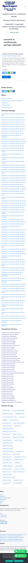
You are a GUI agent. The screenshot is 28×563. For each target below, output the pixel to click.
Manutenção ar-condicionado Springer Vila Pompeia (13, 180)
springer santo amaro (7, 462)
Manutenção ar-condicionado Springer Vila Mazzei (13, 232)
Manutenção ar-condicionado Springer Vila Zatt (12, 131)
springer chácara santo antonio (9, 431)
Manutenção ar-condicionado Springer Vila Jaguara (13, 261)
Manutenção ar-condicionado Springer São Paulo (12, 117)
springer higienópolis (7, 440)
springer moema (6, 454)
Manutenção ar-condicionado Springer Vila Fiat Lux (13, 300)
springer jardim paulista (7, 448)
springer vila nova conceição (8, 477)
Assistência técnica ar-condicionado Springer (11, 100)
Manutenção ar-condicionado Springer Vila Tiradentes (13, 141)
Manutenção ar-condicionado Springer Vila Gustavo (13, 278)
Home (1, 494)
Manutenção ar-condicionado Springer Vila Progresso (13, 175)
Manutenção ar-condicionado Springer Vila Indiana (13, 270)
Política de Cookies (19, 561)
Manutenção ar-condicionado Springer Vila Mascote (13, 234)
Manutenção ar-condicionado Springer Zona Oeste (13, 126)
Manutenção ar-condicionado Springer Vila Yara (12, 133)
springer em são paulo (19, 437)
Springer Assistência (17, 55)
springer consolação (17, 434)
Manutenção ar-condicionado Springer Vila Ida (12, 272)
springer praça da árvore (19, 456)
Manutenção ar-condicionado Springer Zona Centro (13, 119)
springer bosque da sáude (19, 423)
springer (5, 420)
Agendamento (3, 499)
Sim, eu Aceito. (9, 561)
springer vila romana (18, 480)
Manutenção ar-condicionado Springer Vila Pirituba (13, 186)
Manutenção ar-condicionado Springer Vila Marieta (13, 241)
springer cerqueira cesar (7, 428)
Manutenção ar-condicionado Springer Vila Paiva (12, 207)
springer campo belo (7, 425)
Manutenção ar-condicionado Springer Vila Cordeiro (13, 318)
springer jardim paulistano (8, 451)
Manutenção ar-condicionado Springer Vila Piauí (12, 191)
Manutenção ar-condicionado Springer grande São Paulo (13, 534)
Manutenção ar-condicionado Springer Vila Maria (12, 251)
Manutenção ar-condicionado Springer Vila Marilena (13, 238)
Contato (2, 501)
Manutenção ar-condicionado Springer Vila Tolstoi (13, 139)
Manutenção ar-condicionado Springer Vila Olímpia (13, 209)
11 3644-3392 (3, 516)
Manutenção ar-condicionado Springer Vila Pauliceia (13, 203)
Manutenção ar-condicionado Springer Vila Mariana (13, 243)
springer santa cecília (18, 459)
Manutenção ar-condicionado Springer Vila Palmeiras (13, 205)
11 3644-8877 (3, 515)
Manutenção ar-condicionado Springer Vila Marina (13, 236)
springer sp (17, 462)
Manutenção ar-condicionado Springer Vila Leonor (13, 259)
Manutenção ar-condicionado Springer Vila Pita (12, 184)
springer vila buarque (7, 468)
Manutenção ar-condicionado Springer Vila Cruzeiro (13, 316)
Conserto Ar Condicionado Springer (12, 54)
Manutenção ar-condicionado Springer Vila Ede (12, 302)
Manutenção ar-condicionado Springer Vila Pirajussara (13, 189)
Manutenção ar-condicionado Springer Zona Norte (13, 124)
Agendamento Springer (6, 98)
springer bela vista (6, 423)
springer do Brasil (6, 437)
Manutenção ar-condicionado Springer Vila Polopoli (13, 182)
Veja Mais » (7, 77)
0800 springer (6, 410)
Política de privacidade (6, 107)
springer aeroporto (14, 420)
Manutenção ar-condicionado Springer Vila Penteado (13, 200)
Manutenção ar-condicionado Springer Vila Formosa (13, 294)
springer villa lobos (6, 483)
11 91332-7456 (3, 521)
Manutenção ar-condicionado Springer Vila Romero (13, 167)
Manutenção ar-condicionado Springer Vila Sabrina (13, 165)
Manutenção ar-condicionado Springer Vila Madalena (13, 253)
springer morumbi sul (7, 456)
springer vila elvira (6, 471)
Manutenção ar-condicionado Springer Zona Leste (13, 128)
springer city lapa (6, 434)
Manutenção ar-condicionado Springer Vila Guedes (13, 286)
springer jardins (19, 451)
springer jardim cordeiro (7, 442)
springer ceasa (17, 425)
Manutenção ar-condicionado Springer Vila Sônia (12, 145)
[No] (26, 558)
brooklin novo (20, 413)
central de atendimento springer (9, 417)
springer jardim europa (7, 445)
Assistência (2, 496)
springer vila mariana (7, 474)
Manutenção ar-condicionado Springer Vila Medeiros (13, 230)
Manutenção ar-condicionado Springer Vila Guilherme (13, 284)
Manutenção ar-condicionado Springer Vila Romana (13, 169)
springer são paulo (8, 466)
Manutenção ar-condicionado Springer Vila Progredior (13, 177)
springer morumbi (16, 454)
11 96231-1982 (3, 523)
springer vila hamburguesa (19, 471)
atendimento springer (8, 413)
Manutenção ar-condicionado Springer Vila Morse (12, 224)
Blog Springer (4, 102)
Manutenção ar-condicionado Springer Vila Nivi (12, 219)
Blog (1, 502)
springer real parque (6, 459)
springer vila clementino (19, 468)
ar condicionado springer (18, 410)
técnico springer (17, 483)
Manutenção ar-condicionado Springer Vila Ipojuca (13, 267)
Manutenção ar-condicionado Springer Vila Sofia (12, 148)
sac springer (22, 417)
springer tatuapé (19, 466)
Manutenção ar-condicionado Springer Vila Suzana (13, 143)
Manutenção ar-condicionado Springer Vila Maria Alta (13, 249)
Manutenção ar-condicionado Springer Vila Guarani (13, 288)
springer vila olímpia (6, 480)
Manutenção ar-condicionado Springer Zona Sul (12, 122)
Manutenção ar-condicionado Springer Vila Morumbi (13, 221)
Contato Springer (5, 105)
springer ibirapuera (18, 440)
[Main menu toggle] (25, 6)
